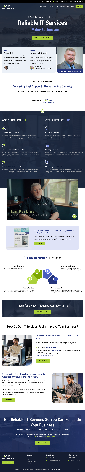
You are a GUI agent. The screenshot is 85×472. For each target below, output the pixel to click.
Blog (43, 1)
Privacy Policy (57, 469)
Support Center (48, 1)
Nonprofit (62, 6)
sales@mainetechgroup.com (50, 436)
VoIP (57, 6)
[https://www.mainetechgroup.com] (8, 6)
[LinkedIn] (78, 469)
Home (40, 6)
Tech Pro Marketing (50, 469)
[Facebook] (81, 469)
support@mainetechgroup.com (53, 460)
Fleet (68, 6)
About (72, 6)
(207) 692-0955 (64, 1)
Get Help (79, 6)
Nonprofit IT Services (31, 461)
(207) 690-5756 (79, 1)
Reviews (45, 6)
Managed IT (51, 6)
